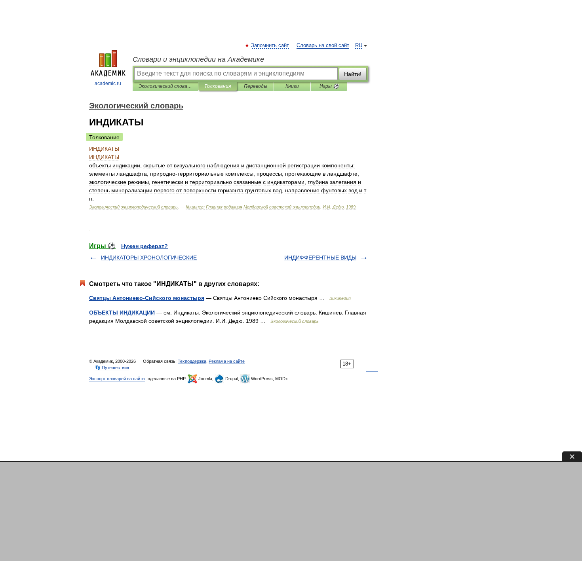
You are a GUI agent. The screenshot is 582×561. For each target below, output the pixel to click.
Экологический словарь (165, 86)
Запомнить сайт (270, 45)
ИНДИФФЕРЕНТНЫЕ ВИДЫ (320, 257)
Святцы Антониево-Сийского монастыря (146, 298)
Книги (292, 86)
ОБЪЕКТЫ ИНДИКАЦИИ (122, 312)
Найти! (352, 74)
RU (358, 45)
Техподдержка (192, 361)
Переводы (255, 86)
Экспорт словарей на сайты (117, 378)
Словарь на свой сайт (323, 45)
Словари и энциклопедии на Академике (198, 59)
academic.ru (108, 83)
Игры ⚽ (329, 86)
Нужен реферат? (144, 246)
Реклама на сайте (227, 361)
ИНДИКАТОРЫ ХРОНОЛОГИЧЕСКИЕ (149, 257)
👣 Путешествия (112, 367)
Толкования (217, 86)
